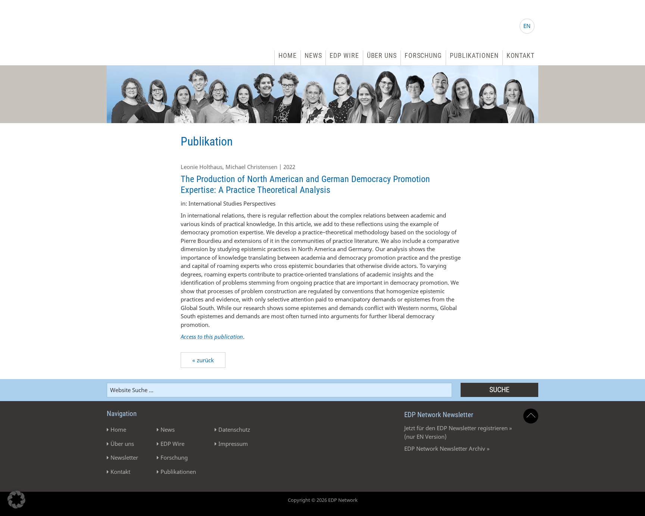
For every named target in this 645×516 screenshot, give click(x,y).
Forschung (423, 55)
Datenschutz (234, 429)
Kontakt (521, 55)
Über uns (382, 55)
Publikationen (474, 55)
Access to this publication (212, 336)
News (313, 55)
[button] (16, 499)
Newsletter (124, 457)
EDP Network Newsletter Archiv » (447, 448)
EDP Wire (344, 55)
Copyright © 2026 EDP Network (323, 500)
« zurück (203, 360)
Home (287, 55)
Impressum (233, 443)
